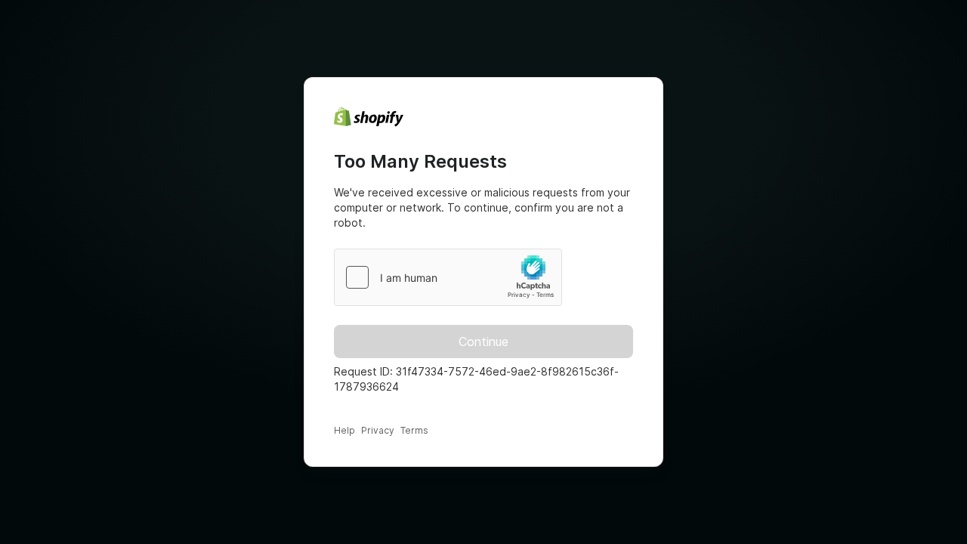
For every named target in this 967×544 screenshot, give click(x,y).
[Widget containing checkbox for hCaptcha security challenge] (448, 277)
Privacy (377, 430)
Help (344, 430)
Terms (414, 430)
